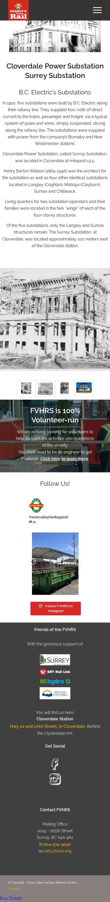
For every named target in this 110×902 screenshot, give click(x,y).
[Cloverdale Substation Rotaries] (64, 388)
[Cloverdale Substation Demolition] (45, 388)
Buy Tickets (11, 898)
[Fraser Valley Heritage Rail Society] (45, 10)
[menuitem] (95, 10)
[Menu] (95, 10)
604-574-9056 (57, 844)
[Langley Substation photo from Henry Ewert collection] (83, 388)
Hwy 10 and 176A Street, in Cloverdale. (48, 726)
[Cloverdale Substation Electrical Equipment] (26, 388)
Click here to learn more (64, 458)
